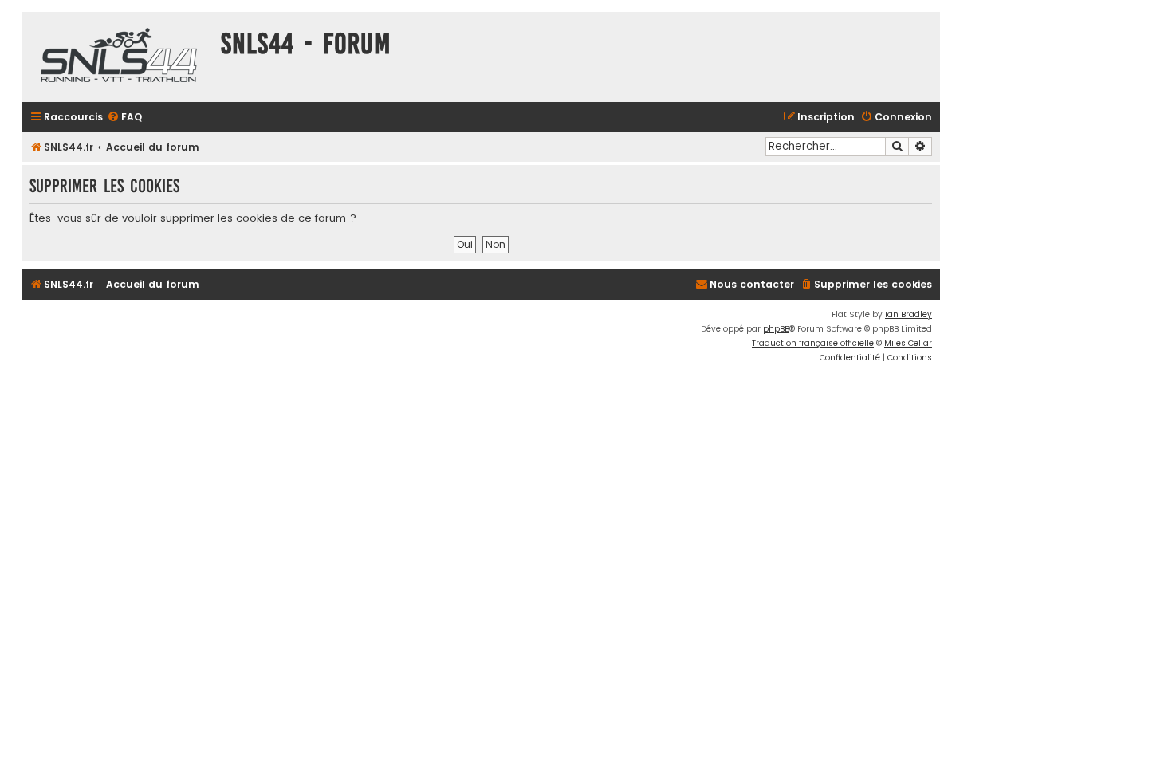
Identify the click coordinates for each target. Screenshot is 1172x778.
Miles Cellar (908, 343)
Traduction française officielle (813, 343)
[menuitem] (124, 117)
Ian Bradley (908, 314)
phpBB (776, 329)
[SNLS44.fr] (117, 57)
